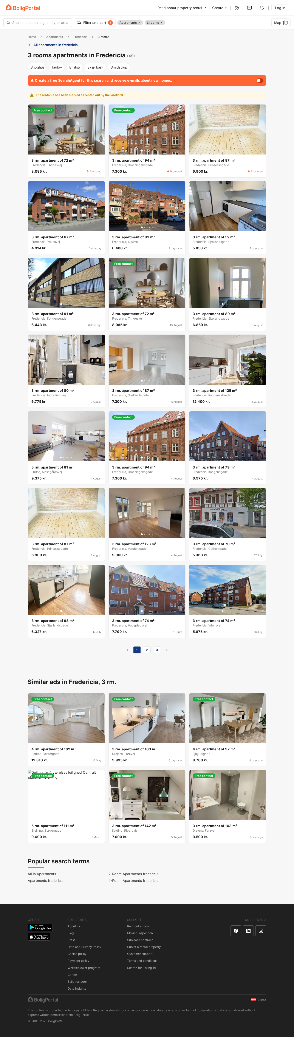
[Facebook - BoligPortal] (236, 930)
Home (32, 37)
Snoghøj (37, 67)
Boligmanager (77, 981)
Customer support (140, 954)
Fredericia (80, 37)
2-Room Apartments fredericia (133, 874)
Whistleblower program (84, 968)
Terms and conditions (142, 960)
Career (72, 974)
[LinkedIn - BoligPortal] (248, 930)
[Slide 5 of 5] (71, 150)
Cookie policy (77, 954)
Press (71, 940)
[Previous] (127, 650)
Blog (71, 933)
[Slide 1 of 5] (61, 150)
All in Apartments (42, 874)
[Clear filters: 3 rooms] (161, 22)
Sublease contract (140, 940)
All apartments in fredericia (55, 45)
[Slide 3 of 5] (66, 150)
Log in (280, 8)
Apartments (54, 37)
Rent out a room (138, 926)
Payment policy (78, 960)
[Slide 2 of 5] (63, 150)
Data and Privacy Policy (84, 947)
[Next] (166, 650)
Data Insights (77, 988)
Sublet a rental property (144, 947)
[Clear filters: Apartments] (139, 22)
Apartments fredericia (45, 880)
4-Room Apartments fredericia (133, 880)
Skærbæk (95, 67)
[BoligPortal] (22, 7)
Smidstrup (119, 67)
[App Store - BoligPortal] (39, 936)
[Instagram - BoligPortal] (260, 930)
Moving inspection (140, 933)
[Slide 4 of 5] (69, 150)
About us (74, 926)
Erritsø (74, 67)
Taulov (56, 67)
